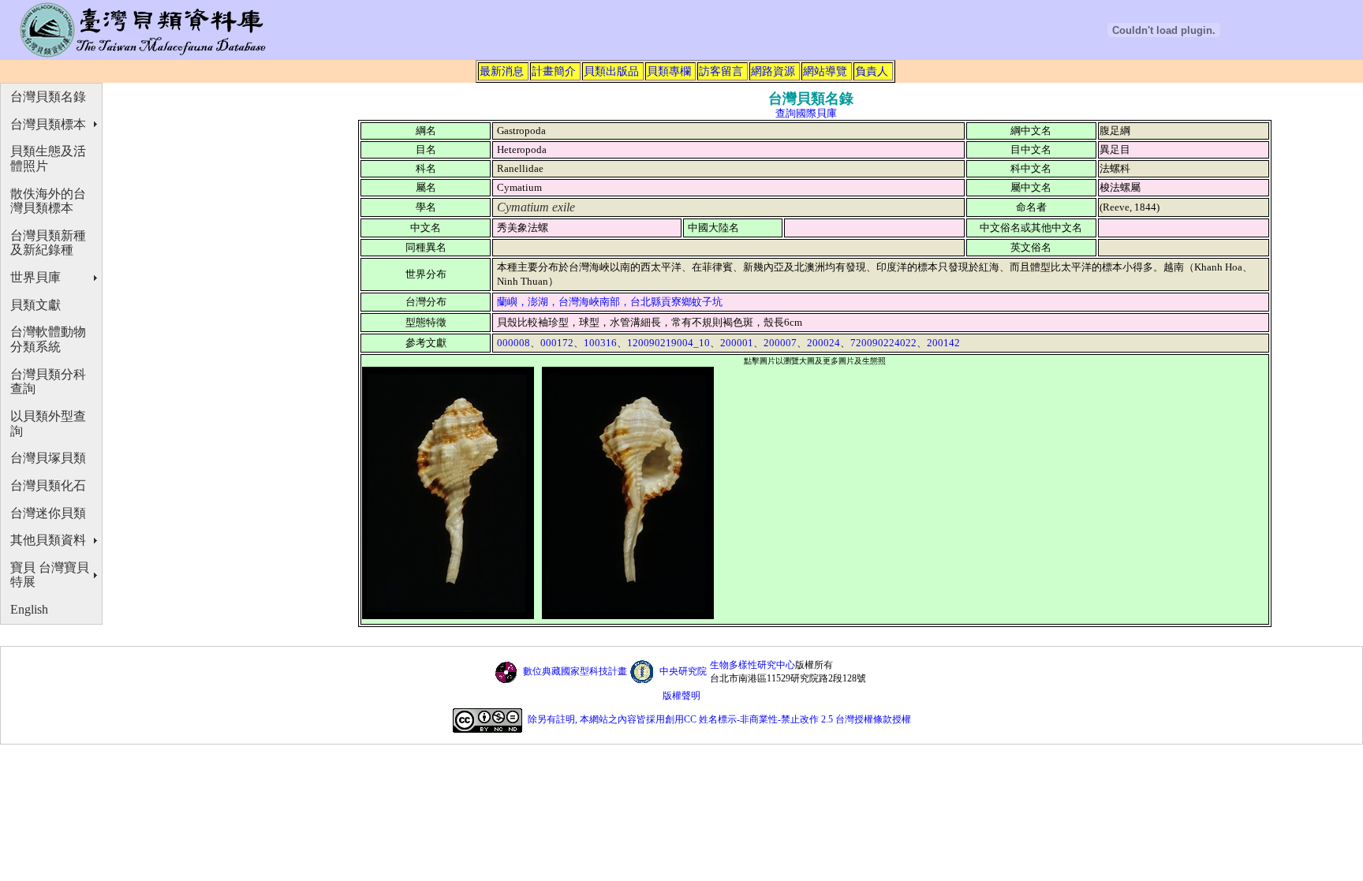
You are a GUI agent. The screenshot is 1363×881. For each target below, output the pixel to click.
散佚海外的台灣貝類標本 (48, 201)
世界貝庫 (35, 277)
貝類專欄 (669, 71)
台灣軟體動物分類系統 (48, 339)
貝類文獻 (35, 305)
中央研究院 (683, 671)
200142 (943, 343)
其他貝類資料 (48, 540)
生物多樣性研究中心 (752, 664)
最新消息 (502, 71)
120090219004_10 (668, 343)
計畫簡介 (554, 71)
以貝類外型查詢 (48, 423)
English (29, 609)
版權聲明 (681, 695)
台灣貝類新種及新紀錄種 (48, 243)
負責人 (871, 71)
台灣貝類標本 (48, 124)
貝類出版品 (611, 71)
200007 (780, 343)
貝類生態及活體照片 (48, 158)
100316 (600, 343)
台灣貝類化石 (48, 485)
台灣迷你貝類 (48, 513)
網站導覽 (825, 71)
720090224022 (883, 343)
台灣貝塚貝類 (48, 458)
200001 (736, 343)
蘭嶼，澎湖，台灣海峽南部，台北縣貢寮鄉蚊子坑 (610, 302)
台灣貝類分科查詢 (48, 382)
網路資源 (773, 71)
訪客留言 (721, 71)
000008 (513, 343)
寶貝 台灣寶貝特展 (49, 575)
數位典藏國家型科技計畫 (575, 671)
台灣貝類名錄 (48, 96)
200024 (823, 343)
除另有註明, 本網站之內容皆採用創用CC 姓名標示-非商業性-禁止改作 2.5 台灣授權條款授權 (719, 720)
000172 (556, 343)
